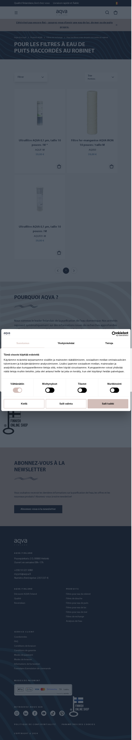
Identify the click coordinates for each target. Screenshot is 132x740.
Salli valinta (65, 403)
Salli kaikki (108, 403)
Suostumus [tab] (22, 343)
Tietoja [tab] (109, 343)
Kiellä (24, 403)
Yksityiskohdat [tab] (66, 343)
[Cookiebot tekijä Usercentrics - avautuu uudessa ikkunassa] (114, 333)
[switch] (49, 390)
